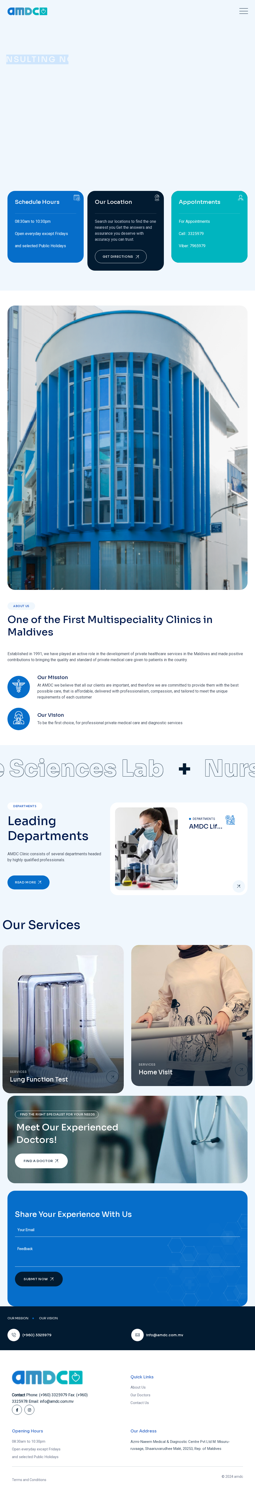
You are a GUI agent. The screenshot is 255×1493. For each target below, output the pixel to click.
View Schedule (22, 124)
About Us (138, 1387)
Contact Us (60, 124)
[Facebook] (17, 1410)
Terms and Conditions (29, 1480)
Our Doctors (140, 1395)
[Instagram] (29, 1410)
